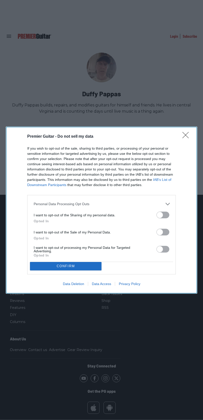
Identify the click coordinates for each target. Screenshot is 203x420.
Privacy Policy (129, 284)
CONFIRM (66, 266)
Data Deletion (73, 284)
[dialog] (101, 210)
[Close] (187, 136)
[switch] (162, 215)
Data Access (101, 284)
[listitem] (101, 204)
